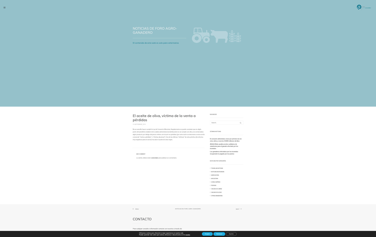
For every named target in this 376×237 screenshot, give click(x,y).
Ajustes (231, 234)
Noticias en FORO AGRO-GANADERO (188, 209)
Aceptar (207, 234)
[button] (4, 7)
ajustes (187, 235)
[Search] (226, 123)
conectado (154, 158)
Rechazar (219, 234)
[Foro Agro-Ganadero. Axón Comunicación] (364, 7)
